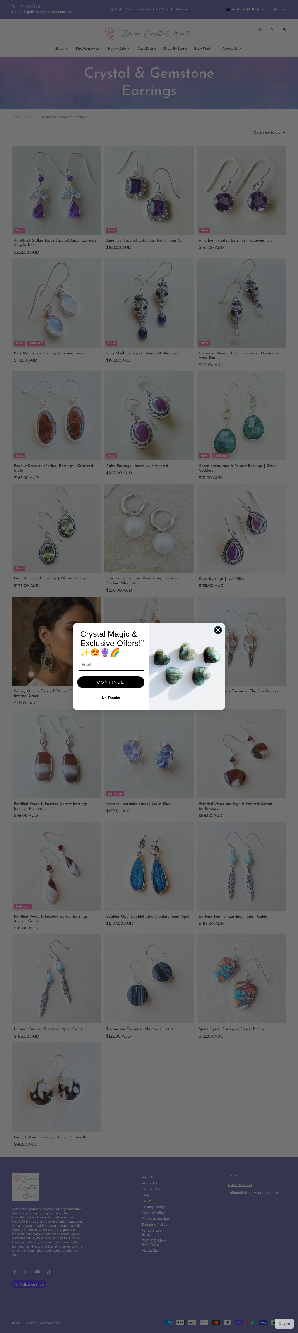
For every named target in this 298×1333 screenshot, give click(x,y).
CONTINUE (111, 682)
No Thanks (111, 698)
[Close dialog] (218, 630)
